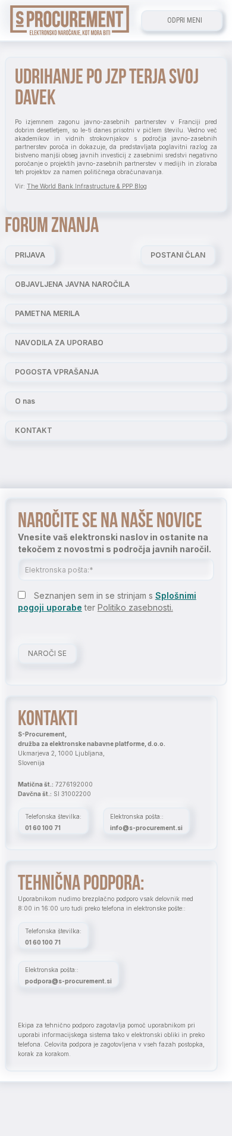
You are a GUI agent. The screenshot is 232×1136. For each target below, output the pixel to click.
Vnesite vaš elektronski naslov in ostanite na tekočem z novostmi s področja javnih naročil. (114, 543)
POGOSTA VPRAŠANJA (57, 371)
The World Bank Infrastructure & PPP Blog (87, 186)
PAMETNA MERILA (47, 313)
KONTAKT (33, 430)
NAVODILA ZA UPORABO (59, 342)
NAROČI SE (47, 653)
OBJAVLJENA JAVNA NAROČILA (72, 284)
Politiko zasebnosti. (135, 607)
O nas (25, 401)
